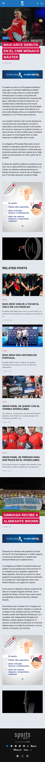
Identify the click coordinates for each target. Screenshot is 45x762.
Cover (28, 742)
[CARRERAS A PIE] (27, 746)
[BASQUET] (11, 746)
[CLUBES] (7, 746)
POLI (26, 750)
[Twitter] (22, 756)
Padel (5, 38)
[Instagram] (27, 756)
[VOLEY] (16, 746)
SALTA (18, 750)
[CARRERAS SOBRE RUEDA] (24, 746)
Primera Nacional (10, 508)
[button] (3, 3)
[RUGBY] (20, 746)
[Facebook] (17, 756)
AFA (34, 746)
